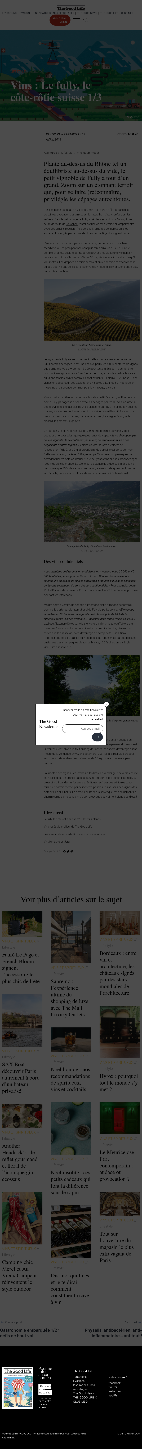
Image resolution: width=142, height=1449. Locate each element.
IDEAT (120, 1433)
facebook (115, 1382)
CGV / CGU (25, 1433)
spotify (113, 1395)
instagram (115, 1391)
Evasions (79, 1380)
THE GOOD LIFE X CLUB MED (85, 1399)
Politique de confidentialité (46, 1433)
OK (97, 737)
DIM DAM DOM (132, 1433)
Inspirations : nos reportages (84, 1387)
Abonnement (8, 1437)
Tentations (80, 1376)
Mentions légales (10, 1433)
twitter (113, 1387)
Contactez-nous (78, 1433)
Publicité (64, 1433)
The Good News (83, 1393)
